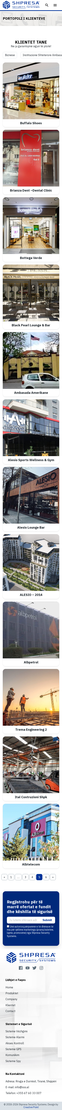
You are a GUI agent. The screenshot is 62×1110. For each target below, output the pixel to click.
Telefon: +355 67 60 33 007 (24, 1093)
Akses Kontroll (15, 1043)
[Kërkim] (47, 5)
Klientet (10, 1005)
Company (11, 999)
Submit (47, 920)
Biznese (10, 55)
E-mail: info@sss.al (17, 1087)
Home (9, 987)
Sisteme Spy (13, 1061)
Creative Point (31, 1107)
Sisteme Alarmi (15, 1037)
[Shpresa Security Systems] (21, 5)
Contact (10, 1011)
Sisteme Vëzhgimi (16, 1031)
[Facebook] (20, 967)
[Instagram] (41, 967)
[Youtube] (27, 967)
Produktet (12, 993)
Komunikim (12, 1055)
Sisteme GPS (13, 1049)
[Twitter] (34, 967)
